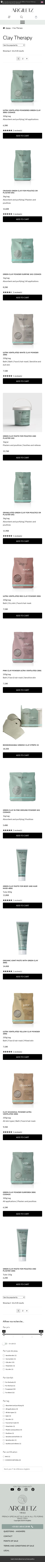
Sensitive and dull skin (14, 1437)
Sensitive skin (30, 677)
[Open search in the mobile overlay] (21, 17)
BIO (7, 1456)
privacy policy (29, 1559)
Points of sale (11, 1541)
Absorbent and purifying (13, 119)
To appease (10, 1389)
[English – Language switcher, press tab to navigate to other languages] (41, 2)
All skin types (8, 1121)
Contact (8, 1536)
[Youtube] (12, 1489)
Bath (5, 361)
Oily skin (10, 1362)
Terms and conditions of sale (19, 1546)
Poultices (29, 819)
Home (8, 28)
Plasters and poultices (12, 445)
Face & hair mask (21, 361)
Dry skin (12, 603)
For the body (10, 1382)
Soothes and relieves (32, 445)
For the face (10, 1386)
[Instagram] (26, 1489)
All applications (31, 119)
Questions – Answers (14, 1531)
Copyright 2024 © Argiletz (22, 1520)
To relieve (9, 1392)
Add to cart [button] (22, 135)
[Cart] (36, 17)
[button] (9, 17)
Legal (6, 1550)
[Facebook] (19, 1489)
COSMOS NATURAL (13, 1460)
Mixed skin (29, 1040)
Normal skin (11, 1359)
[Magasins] (2, 2)
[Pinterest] (33, 1489)
